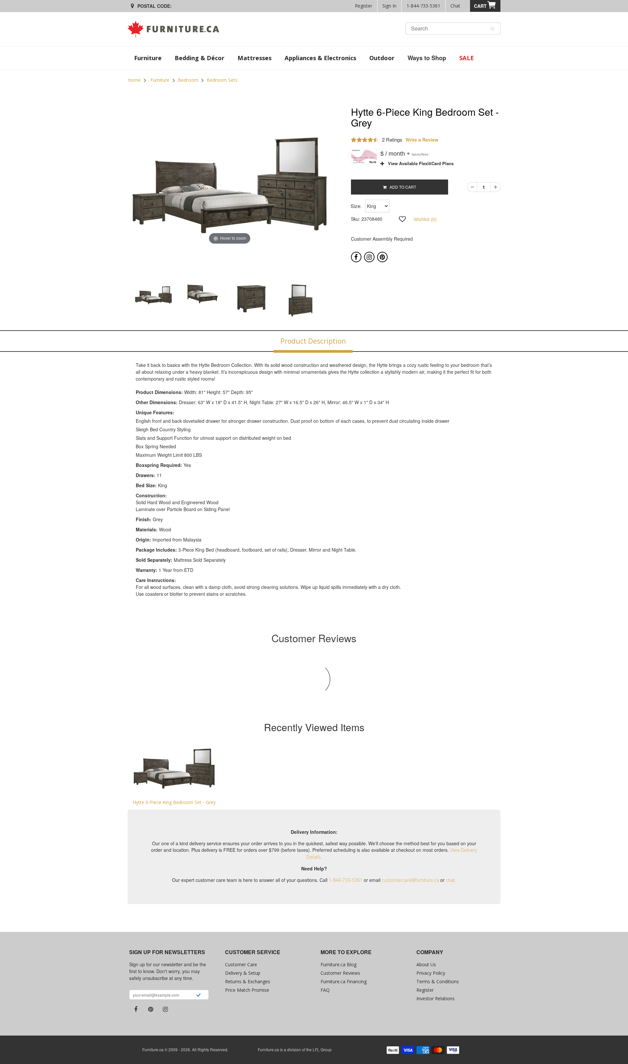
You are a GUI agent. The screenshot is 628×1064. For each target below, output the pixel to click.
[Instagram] (369, 257)
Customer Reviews (340, 973)
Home (134, 80)
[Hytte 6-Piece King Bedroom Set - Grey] (174, 768)
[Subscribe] (198, 996)
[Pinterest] (382, 257)
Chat (455, 6)
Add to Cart (401, 187)
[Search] (492, 29)
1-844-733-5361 (423, 6)
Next (348, 302)
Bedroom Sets (222, 80)
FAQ (325, 990)
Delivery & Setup (242, 973)
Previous (110, 302)
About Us (426, 964)
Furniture (159, 80)
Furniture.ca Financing (344, 981)
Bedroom (188, 80)
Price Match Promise (247, 990)
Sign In (389, 6)
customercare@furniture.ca (410, 880)
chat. (451, 880)
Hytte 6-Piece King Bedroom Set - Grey (174, 802)
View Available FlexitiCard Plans (419, 163)
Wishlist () (425, 219)
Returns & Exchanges (247, 981)
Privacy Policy (430, 973)
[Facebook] (356, 257)
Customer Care (241, 964)
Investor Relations (435, 998)
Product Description (313, 341)
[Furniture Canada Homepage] (176, 29)
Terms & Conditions (437, 981)
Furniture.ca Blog (339, 964)
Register (363, 6)
